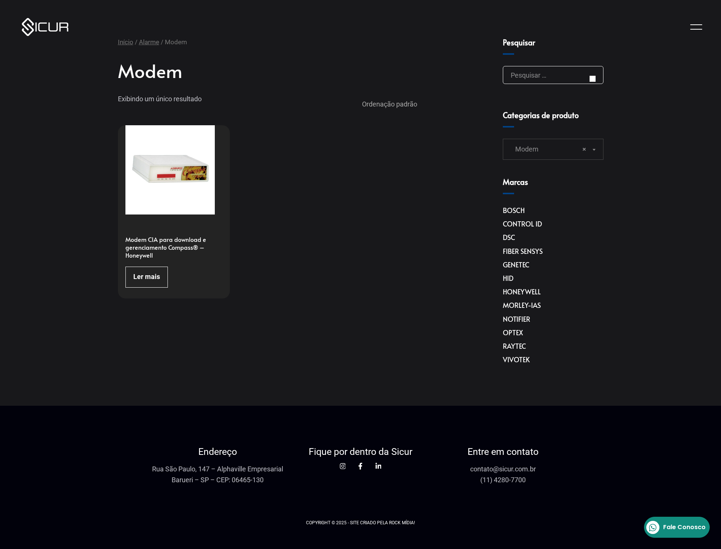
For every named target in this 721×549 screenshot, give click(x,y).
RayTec (514, 346)
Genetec (516, 264)
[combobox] (553, 149)
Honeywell (522, 291)
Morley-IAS (522, 305)
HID (508, 278)
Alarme (149, 42)
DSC (509, 237)
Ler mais (146, 276)
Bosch (514, 210)
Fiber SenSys (523, 251)
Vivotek (516, 359)
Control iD (522, 223)
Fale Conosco (684, 527)
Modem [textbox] (548, 149)
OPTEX (513, 332)
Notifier (516, 319)
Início (125, 42)
